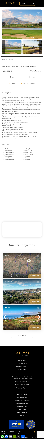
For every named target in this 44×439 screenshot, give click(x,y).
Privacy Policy (3, 432)
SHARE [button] (14, 84)
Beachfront (22, 370)
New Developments (22, 367)
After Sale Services (22, 395)
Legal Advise (22, 410)
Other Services (22, 413)
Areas (22, 416)
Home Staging (22, 407)
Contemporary (22, 364)
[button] (3, 24)
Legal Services (22, 398)
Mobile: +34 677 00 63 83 (22, 385)
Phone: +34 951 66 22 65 (22, 382)
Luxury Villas (22, 361)
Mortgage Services (22, 404)
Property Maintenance (22, 401)
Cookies (11, 432)
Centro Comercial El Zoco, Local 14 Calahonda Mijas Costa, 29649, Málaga (22, 377)
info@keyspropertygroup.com (22, 388)
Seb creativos (35, 437)
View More (22, 335)
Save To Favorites (29, 84)
